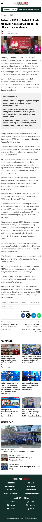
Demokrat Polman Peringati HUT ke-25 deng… (24, 468)
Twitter (32, 502)
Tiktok (32, 509)
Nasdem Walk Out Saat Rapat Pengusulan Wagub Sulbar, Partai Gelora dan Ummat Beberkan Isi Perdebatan (9, 361)
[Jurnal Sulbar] (21, 3)
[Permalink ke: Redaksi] (3, 32)
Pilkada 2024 (34, 303)
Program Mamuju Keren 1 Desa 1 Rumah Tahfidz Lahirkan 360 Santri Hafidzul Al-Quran (31, 327)
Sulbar (4, 307)
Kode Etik (11, 483)
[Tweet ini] (28, 315)
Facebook (12, 502)
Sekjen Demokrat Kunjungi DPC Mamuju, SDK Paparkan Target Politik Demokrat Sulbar (31, 413)
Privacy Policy (10, 486)
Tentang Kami (10, 490)
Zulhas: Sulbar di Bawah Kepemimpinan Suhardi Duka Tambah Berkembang (31, 386)
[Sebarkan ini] (23, 315)
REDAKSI (31, 483)
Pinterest (12, 505)
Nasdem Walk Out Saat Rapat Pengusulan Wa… (20, 459)
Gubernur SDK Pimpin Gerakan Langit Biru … (18, 451)
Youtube (12, 509)
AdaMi (4, 303)
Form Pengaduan (10, 493)
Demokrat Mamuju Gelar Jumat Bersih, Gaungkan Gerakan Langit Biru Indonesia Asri (31, 359)
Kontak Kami (31, 490)
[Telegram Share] (33, 315)
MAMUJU (3, 449)
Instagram (32, 505)
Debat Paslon (14, 303)
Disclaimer (31, 486)
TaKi (11, 307)
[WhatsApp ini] (39, 315)
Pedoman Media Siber (31, 493)
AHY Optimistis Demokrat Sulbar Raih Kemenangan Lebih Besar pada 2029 (9, 413)
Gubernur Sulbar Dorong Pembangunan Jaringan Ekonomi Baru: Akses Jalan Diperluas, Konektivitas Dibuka (21, 103)
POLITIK (11, 456)
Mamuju (24, 303)
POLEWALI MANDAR (14, 464)
